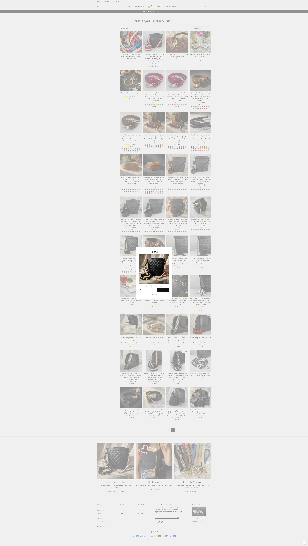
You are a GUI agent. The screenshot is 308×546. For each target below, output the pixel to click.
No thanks (154, 294)
